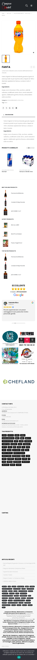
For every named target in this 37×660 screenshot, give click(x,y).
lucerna (11, 598)
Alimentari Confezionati (18, 615)
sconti (21, 602)
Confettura (6, 444)
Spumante (10, 459)
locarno (4, 598)
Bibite (5, 102)
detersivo (14, 444)
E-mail (16, 108)
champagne (30, 588)
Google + (13, 108)
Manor (23, 598)
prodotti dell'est (7, 453)
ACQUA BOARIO (31, 170)
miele (19, 447)
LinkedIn (9, 108)
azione (14, 586)
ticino (13, 605)
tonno (24, 459)
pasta (4, 450)
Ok (19, 657)
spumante (27, 602)
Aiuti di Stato (5, 646)
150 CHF (4, 586)
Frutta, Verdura (17, 616)
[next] (34, 67)
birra (22, 438)
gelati (10, 447)
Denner (30, 591)
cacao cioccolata (8, 441)
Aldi (9, 586)
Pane (11, 619)
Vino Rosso (6, 465)
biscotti (28, 438)
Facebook (3, 108)
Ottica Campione (23, 624)
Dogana (12, 593)
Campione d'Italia (7, 588)
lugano (18, 598)
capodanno (17, 588)
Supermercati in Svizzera (10, 572)
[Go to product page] (10, 160)
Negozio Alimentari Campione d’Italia (14, 568)
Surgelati (21, 619)
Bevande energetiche (8, 438)
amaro (17, 435)
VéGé (11, 170)
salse (27, 456)
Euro (17, 593)
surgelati (18, 459)
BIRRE (27, 586)
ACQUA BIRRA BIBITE (12, 100)
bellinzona (21, 586)
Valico (19, 605)
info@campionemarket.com (10, 421)
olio (23, 447)
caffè (16, 441)
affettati (10, 435)
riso (23, 456)
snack (4, 459)
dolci (20, 444)
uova (4, 462)
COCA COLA (20, 100)
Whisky (12, 465)
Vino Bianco (17, 462)
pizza (27, 450)
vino (3, 607)
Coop (15, 591)
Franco (16, 595)
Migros (4, 600)
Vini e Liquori (29, 619)
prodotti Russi (7, 456)
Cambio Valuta (7, 575)
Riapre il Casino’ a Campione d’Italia (13, 578)
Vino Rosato (25, 462)
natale (10, 600)
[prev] (31, 67)
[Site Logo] (7, 5)
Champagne (28, 441)
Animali (23, 435)
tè (29, 459)
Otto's (28, 600)
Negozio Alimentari (19, 600)
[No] (35, 654)
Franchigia (23, 593)
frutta (4, 447)
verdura (9, 462)
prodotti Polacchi (19, 453)
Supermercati (6, 605)
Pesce (16, 619)
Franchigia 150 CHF (7, 595)
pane (28, 447)
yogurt (19, 465)
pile (23, 450)
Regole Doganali (12, 602)
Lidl (29, 595)
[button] (26, 5)
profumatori (16, 456)
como (10, 591)
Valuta (24, 605)
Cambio (32, 586)
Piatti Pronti (16, 450)
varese (30, 605)
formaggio (27, 444)
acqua (4, 435)
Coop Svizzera (23, 591)
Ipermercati (23, 595)
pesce (9, 450)
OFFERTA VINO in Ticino (9, 581)
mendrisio (30, 598)
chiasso (4, 591)
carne (21, 441)
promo (4, 602)
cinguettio (6, 108)
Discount (5, 593)
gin (15, 447)
